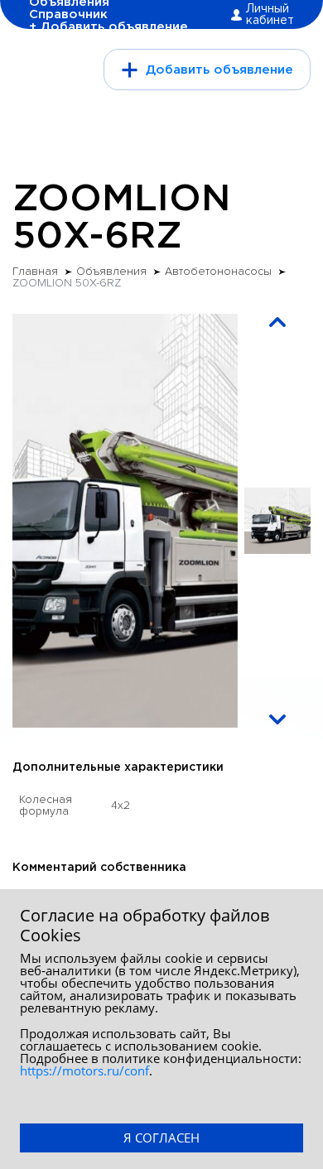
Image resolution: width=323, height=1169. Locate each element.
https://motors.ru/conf (84, 1070)
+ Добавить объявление (108, 27)
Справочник (68, 14)
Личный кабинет (270, 15)
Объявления (111, 271)
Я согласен (161, 1137)
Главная (35, 271)
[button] (277, 322)
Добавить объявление (219, 70)
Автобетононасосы (218, 271)
